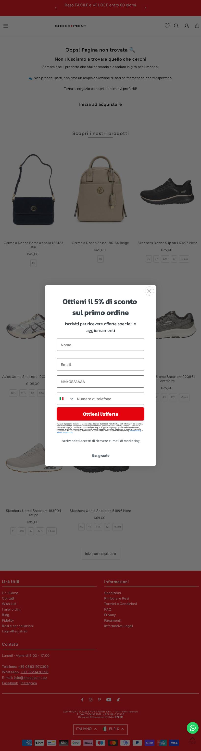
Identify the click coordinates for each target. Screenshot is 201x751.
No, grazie (101, 455)
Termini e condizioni (65, 432)
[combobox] (66, 399)
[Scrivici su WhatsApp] (193, 728)
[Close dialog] (149, 291)
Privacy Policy (135, 431)
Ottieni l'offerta (100, 414)
